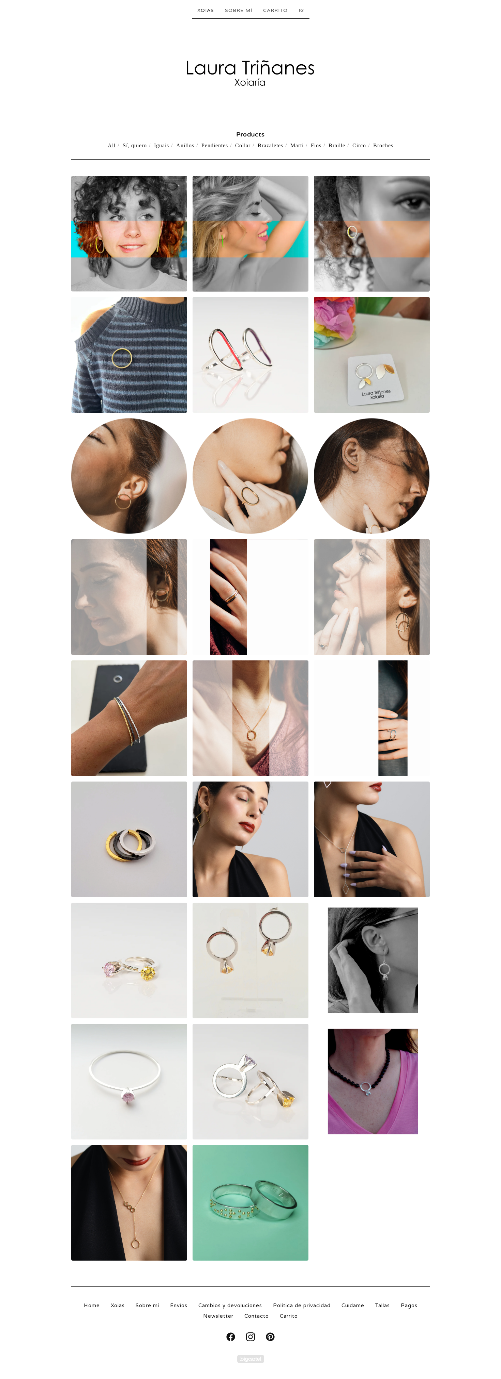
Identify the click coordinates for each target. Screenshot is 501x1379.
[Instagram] (250, 1337)
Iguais (161, 145)
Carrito (275, 10)
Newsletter (218, 1316)
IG (301, 10)
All (112, 145)
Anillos (185, 145)
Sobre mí (238, 10)
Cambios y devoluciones (230, 1305)
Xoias (205, 10)
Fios (316, 145)
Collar (242, 145)
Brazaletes (270, 145)
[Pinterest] (270, 1337)
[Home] (250, 70)
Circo (359, 145)
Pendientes (214, 145)
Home (92, 1305)
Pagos (409, 1305)
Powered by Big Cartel (250, 1359)
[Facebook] (231, 1337)
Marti (297, 145)
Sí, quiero (135, 145)
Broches (383, 145)
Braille (337, 145)
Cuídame (352, 1305)
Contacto (256, 1316)
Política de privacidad (302, 1305)
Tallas (382, 1305)
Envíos (178, 1305)
